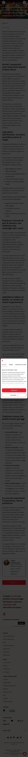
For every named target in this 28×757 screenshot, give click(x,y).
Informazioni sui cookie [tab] (20, 364)
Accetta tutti (14, 390)
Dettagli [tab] (11, 364)
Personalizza (13, 395)
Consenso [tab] (4, 364)
